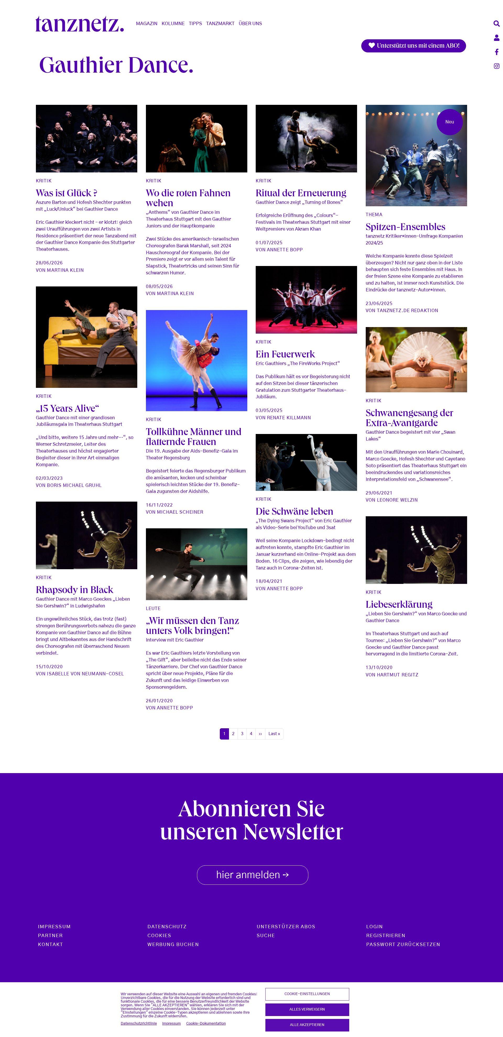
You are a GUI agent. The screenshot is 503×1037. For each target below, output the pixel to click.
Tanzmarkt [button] (220, 23)
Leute (153, 608)
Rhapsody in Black (74, 591)
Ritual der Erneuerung (301, 194)
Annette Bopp (285, 250)
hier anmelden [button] (252, 875)
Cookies (159, 935)
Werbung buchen (173, 944)
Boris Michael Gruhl (74, 485)
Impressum (171, 1023)
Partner (50, 935)
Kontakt (50, 944)
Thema (374, 215)
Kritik (44, 181)
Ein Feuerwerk (285, 356)
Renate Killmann (289, 418)
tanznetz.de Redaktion (408, 310)
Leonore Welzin (397, 500)
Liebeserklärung (399, 606)
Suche (266, 935)
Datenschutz (167, 927)
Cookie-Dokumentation (206, 1023)
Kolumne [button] (173, 23)
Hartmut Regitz (398, 675)
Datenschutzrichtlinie (139, 1023)
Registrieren (386, 935)
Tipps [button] (195, 23)
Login (374, 927)
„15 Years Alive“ (67, 410)
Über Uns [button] (250, 23)
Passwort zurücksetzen (403, 944)
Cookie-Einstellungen (307, 994)
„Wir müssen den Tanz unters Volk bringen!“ (192, 627)
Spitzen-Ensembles (405, 228)
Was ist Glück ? (66, 194)
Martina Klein (65, 270)
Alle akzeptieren (307, 1025)
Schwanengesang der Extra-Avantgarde (409, 419)
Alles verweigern (307, 1009)
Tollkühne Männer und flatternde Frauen (194, 438)
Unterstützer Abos (286, 927)
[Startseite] (82, 24)
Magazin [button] (146, 23)
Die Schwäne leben (294, 513)
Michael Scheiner (180, 512)
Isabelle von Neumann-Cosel (85, 674)
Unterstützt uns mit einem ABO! (418, 46)
